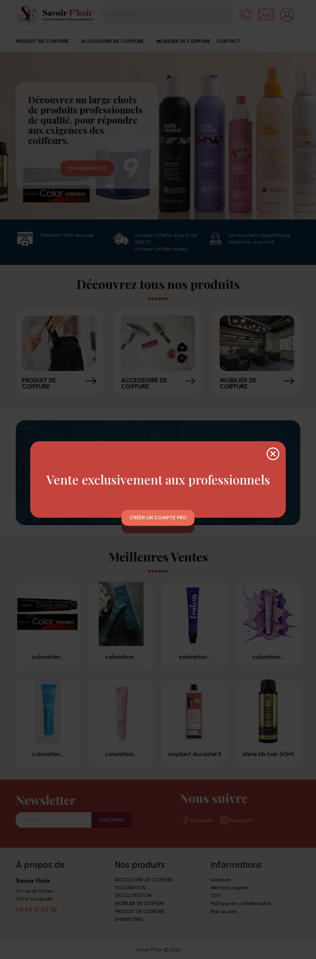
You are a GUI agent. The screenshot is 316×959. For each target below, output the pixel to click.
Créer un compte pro (158, 518)
